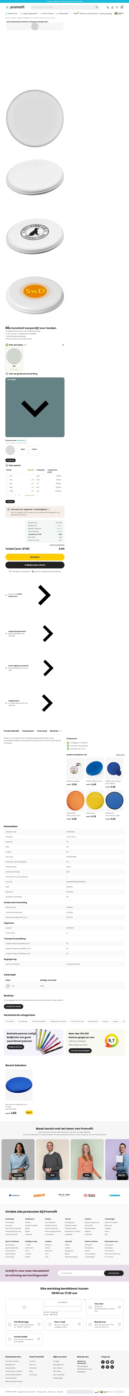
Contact (32, 1361)
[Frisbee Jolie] (95, 801)
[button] (93, 13)
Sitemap (60, 1392)
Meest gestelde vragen (14, 1381)
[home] (17, 7)
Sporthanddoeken (12, 1248)
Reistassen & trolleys (72, 1231)
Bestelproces (10, 1365)
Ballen (67, 1254)
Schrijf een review (13, 1006)
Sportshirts (29, 1248)
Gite (87, 1175)
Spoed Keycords (11, 1234)
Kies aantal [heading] (15, 465)
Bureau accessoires (92, 1222)
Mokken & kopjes (31, 1225)
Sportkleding (10, 1245)
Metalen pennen (51, 1225)
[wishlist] (117, 7)
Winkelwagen (58, 1378)
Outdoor (48, 1241)
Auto (47, 1254)
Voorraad (42, 731)
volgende (10, 460)
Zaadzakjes (109, 1248)
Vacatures (33, 1375)
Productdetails (11, 731)
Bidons (27, 1228)
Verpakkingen (90, 1257)
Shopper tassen (71, 1228)
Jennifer (18, 1175)
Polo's (27, 1251)
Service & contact (12, 1361)
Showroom (33, 1368)
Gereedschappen (71, 1257)
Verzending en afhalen (13, 1371)
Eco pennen (49, 1234)
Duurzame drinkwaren (113, 1254)
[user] (112, 7)
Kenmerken (28, 731)
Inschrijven (114, 1273)
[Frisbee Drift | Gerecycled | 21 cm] (76, 801)
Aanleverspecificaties (13, 1375)
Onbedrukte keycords (13, 1231)
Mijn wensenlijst (58, 1375)
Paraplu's (48, 1245)
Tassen (68, 1219)
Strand (47, 1248)
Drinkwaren (29, 1219)
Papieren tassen (71, 1225)
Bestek (87, 1251)
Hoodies (28, 1254)
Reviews (56, 731)
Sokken (27, 1257)
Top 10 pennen (50, 1222)
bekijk (28, 1112)
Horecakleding (90, 1254)
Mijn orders (57, 1371)
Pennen (48, 1219)
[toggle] (7, 7)
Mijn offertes (57, 1368)
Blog (31, 1371)
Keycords (8, 1225)
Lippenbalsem (10, 1254)
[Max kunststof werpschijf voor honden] (19, 1085)
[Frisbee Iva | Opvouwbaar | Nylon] (114, 801)
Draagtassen (70, 1222)
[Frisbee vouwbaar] (76, 769)
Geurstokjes (9, 1257)
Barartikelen (89, 1248)
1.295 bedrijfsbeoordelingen (16, 336)
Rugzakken (69, 1234)
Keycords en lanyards (13, 1228)
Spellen (67, 1248)
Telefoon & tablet (111, 1222)
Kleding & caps (31, 1241)
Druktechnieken (11, 1378)
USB (106, 1234)
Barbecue (48, 1251)
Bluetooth (108, 1225)
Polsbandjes (9, 1222)
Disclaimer (52, 1392)
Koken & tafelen (91, 1241)
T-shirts (28, 1245)
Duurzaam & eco (111, 1241)
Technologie (110, 1219)
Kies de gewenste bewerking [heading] (23, 373)
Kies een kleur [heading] (16, 345)
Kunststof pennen (51, 1228)
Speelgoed (69, 1251)
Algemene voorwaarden (26, 1392)
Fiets (47, 1257)
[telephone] (108, 7)
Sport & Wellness (12, 1241)
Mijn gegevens (58, 1365)
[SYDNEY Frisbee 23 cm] (95, 769)
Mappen (88, 1231)
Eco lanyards (109, 1251)
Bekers (27, 1231)
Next (100, 777)
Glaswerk (28, 1234)
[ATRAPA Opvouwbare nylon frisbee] (114, 769)
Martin (121, 1175)
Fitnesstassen (10, 1251)
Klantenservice (13, 1357)
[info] (25, 440)
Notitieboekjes (90, 1228)
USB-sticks (88, 1225)
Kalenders (88, 1234)
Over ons (32, 1365)
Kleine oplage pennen (53, 1231)
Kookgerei (88, 1245)
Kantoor (88, 1219)
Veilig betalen (10, 1368)
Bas (52, 1175)
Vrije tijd (68, 1241)
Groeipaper (109, 1245)
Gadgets (108, 1228)
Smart (107, 1231)
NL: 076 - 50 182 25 (51, 1312)
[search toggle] (97, 7)
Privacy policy (42, 1392)
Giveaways (9, 1219)
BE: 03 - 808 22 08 (50, 1315)
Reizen (67, 1245)
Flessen (28, 1222)
